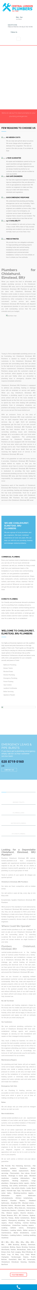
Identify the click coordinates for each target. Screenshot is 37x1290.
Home (6, 71)
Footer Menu (18, 1275)
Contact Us (9, 770)
